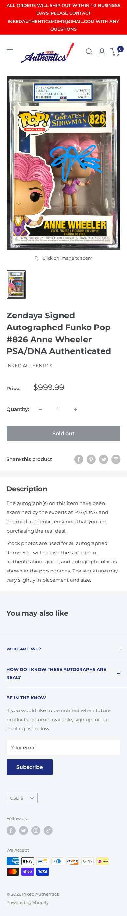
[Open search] (89, 51)
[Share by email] (115, 459)
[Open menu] (10, 51)
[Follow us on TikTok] (48, 830)
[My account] (102, 51)
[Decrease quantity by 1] (40, 409)
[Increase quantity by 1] (75, 409)
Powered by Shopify (28, 902)
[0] (115, 52)
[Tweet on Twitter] (103, 459)
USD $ (16, 798)
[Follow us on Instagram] (35, 830)
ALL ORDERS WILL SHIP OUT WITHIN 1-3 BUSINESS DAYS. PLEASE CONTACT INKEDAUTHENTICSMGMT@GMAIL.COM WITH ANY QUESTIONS (63, 17)
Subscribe (29, 767)
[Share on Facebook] (78, 459)
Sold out (63, 433)
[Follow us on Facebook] (11, 830)
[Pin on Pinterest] (91, 459)
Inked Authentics (29, 366)
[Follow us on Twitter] (23, 830)
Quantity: (18, 409)
